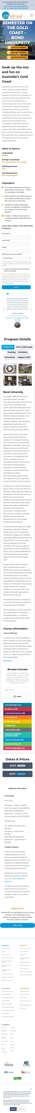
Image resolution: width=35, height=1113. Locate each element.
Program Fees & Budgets (6, 970)
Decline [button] (22, 1109)
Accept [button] (13, 1109)
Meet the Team (24, 994)
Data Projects (6, 1013)
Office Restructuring (8, 1007)
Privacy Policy (7, 1097)
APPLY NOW (17, 925)
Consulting (6, 988)
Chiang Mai (4, 1038)
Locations (6, 1024)
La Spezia (3, 1048)
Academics (23, 954)
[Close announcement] (32, 5)
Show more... (8, 661)
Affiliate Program (25, 965)
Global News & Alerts (26, 971)
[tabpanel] (17, 557)
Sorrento (12, 1044)
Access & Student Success (7, 961)
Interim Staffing (6, 994)
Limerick (4, 1052)
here (5, 560)
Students (5, 945)
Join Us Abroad (24, 968)
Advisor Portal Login (26, 974)
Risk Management (25, 962)
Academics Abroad (7, 957)
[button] (4, 309)
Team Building (6, 1000)
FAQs (3, 951)
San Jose (11, 1038)
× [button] (31, 1088)
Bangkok (4, 1030)
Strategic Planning (7, 991)
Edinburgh (4, 1041)
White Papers (24, 951)
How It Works (5, 954)
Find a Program (6, 948)
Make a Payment (7, 980)
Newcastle (12, 1030)
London (12, 1027)
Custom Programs (25, 948)
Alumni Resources (25, 1000)
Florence (4, 1044)
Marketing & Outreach (8, 1010)
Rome (12, 1034)
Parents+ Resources (8, 974)
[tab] (8, 347)
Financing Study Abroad (6, 966)
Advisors (23, 945)
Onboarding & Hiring (8, 997)
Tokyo (12, 1051)
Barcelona (4, 1034)
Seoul (12, 1041)
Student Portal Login (8, 977)
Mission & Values (24, 991)
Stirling (12, 1047)
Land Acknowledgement (26, 1004)
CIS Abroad (24, 988)
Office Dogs (23, 997)
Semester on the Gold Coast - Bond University (17, 319)
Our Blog (22, 1008)
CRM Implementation (8, 1016)
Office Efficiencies (7, 1004)
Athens (4, 1027)
